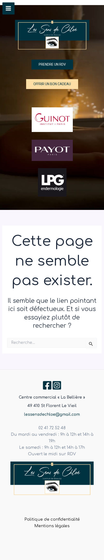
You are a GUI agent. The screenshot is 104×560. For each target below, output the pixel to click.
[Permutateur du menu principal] (8, 8)
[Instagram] (57, 385)
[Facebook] (47, 385)
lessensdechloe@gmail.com (52, 414)
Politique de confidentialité (52, 519)
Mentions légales (52, 526)
